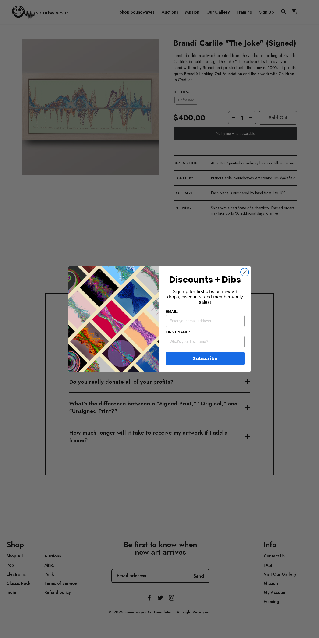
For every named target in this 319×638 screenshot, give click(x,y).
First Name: (178, 332)
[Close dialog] (245, 272)
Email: (172, 312)
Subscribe (205, 358)
